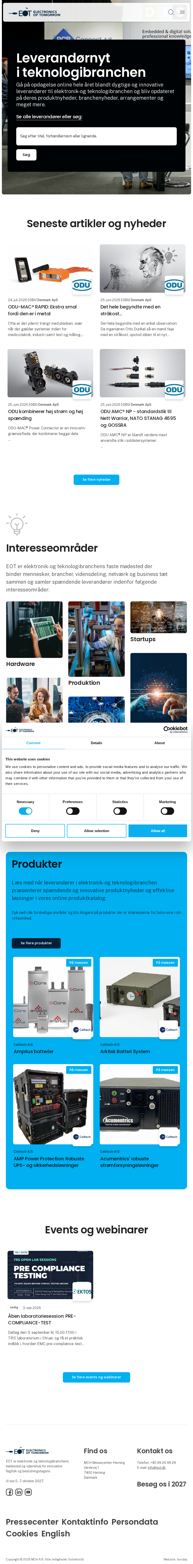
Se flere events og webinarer (96, 1377)
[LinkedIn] (18, 1494)
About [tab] (159, 743)
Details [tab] (96, 743)
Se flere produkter (36, 943)
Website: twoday (175, 1559)
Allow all (158, 831)
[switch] (73, 811)
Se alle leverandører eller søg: (49, 116)
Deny (35, 831)
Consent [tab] (33, 743)
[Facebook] (9, 1494)
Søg (26, 154)
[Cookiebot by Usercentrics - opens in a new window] (167, 729)
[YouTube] (28, 1494)
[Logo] (34, 12)
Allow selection (96, 831)
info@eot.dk (157, 1468)
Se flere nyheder (97, 479)
